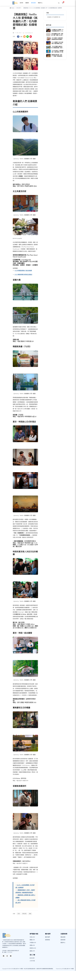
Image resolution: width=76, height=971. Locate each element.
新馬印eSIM (33, 948)
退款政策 (63, 939)
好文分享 (33, 2)
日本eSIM (32, 937)
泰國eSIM (32, 945)
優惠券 (27, 2)
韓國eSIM (32, 939)
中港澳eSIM (33, 942)
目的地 (21, 2)
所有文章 (24, 913)
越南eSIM (32, 951)
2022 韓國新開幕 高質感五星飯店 (23, 274)
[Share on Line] (27, 36)
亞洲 (19, 913)
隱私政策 (63, 937)
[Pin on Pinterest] (30, 36)
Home (12, 7)
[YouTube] (10, 956)
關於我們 (47, 937)
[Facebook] (3, 956)
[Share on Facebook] (18, 36)
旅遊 (30, 913)
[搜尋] (58, 3)
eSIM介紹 (32, 960)
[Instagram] (7, 956)
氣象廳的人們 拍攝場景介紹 (53, 17)
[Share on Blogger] (24, 36)
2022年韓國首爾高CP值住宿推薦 (23, 270)
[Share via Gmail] (21, 36)
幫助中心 (40, 2)
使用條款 (47, 939)
